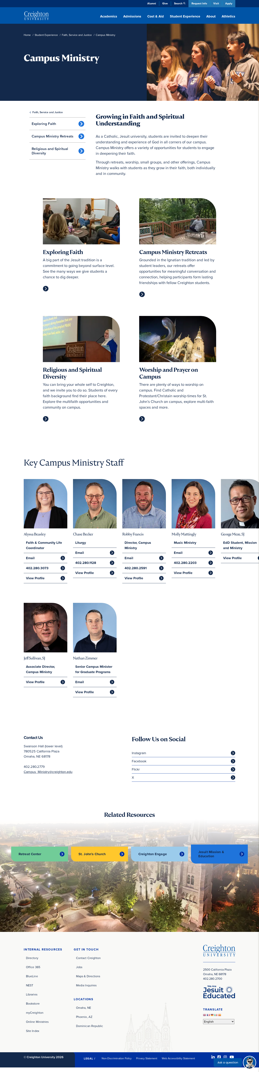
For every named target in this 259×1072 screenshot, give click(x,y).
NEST (29, 985)
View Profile (35, 578)
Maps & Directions (88, 976)
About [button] (211, 16)
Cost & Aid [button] (155, 16)
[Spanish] (220, 1016)
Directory (32, 958)
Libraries (31, 994)
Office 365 (33, 967)
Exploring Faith (44, 123)
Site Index (32, 1031)
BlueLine (32, 976)
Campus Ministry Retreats (52, 136)
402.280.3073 (37, 568)
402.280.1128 (85, 562)
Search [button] (178, 4)
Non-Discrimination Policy (117, 1058)
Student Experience (46, 35)
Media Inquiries (86, 985)
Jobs (79, 967)
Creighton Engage (152, 854)
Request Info (199, 4)
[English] (205, 1016)
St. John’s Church (92, 854)
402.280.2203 (185, 562)
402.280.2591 (136, 568)
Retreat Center (30, 854)
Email (30, 558)
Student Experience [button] (185, 16)
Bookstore (33, 1003)
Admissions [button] (132, 16)
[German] (212, 1016)
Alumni (151, 4)
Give (165, 4)
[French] (209, 1016)
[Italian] (216, 1016)
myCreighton (34, 1012)
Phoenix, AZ (84, 1017)
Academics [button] (108, 16)
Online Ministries (37, 1022)
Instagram (139, 753)
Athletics (228, 16)
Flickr (136, 769)
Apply (228, 4)
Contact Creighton (88, 958)
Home (27, 35)
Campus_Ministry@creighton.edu (48, 771)
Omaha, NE (83, 1008)
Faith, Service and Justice (77, 35)
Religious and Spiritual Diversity (50, 151)
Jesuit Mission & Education (211, 854)
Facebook (139, 761)
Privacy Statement (146, 1058)
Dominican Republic (89, 1026)
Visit (216, 4)
